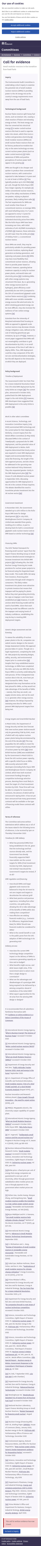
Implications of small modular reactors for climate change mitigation (20, 1269)
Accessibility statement (15, 1544)
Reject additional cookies (20, 32)
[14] (13, 314)
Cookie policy (6, 1541)
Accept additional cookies (20, 25)
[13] (25, 296)
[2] (31, 137)
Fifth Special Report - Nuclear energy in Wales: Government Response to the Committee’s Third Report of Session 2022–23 (20, 1363)
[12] (19, 276)
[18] (13, 407)
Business (17, 55)
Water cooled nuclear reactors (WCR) (20, 1046)
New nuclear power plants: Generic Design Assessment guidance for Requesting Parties (20, 1450)
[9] (14, 231)
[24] (18, 600)
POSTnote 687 (13, 1327)
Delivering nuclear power (21, 1163)
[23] (13, 562)
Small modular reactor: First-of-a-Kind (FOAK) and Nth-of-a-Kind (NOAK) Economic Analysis (19, 1087)
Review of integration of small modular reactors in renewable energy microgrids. (20, 1250)
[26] (6, 701)
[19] (26, 473)
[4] (23, 163)
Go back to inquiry (12, 1531)
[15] (24, 336)
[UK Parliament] (7, 43)
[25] (28, 660)
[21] (17, 516)
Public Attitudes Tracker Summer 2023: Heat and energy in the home (19, 1070)
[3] (24, 154)
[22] (32, 534)
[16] (24, 390)
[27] (23, 741)
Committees (10, 50)
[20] (20, 493)
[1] (12, 128)
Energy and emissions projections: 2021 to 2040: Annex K (18, 1488)
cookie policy (9, 20)
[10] (32, 234)
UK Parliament (6, 55)
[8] (34, 199)
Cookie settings (20, 37)
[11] (28, 256)
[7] (32, 188)
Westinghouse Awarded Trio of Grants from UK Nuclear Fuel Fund (20, 1398)
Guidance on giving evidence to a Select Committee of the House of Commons (19, 1018)
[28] (26, 750)
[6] (33, 182)
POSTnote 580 (24, 1472)
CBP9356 (26, 1425)
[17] (25, 398)
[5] (25, 179)
